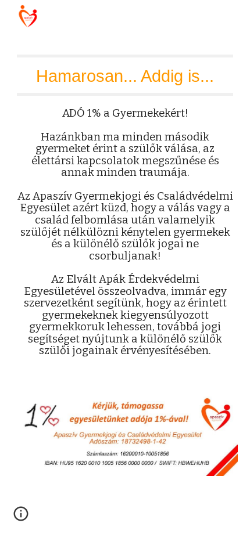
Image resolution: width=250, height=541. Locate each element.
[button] (21, 518)
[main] (125, 219)
